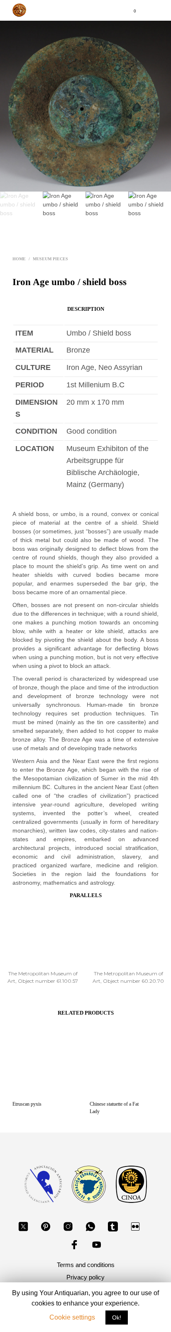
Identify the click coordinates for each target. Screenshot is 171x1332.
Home (19, 259)
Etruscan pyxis (27, 1104)
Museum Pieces (50, 259)
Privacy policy (85, 1277)
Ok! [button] (116, 1317)
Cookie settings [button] (72, 1317)
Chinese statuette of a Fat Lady (114, 1107)
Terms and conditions (86, 1264)
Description (85, 309)
